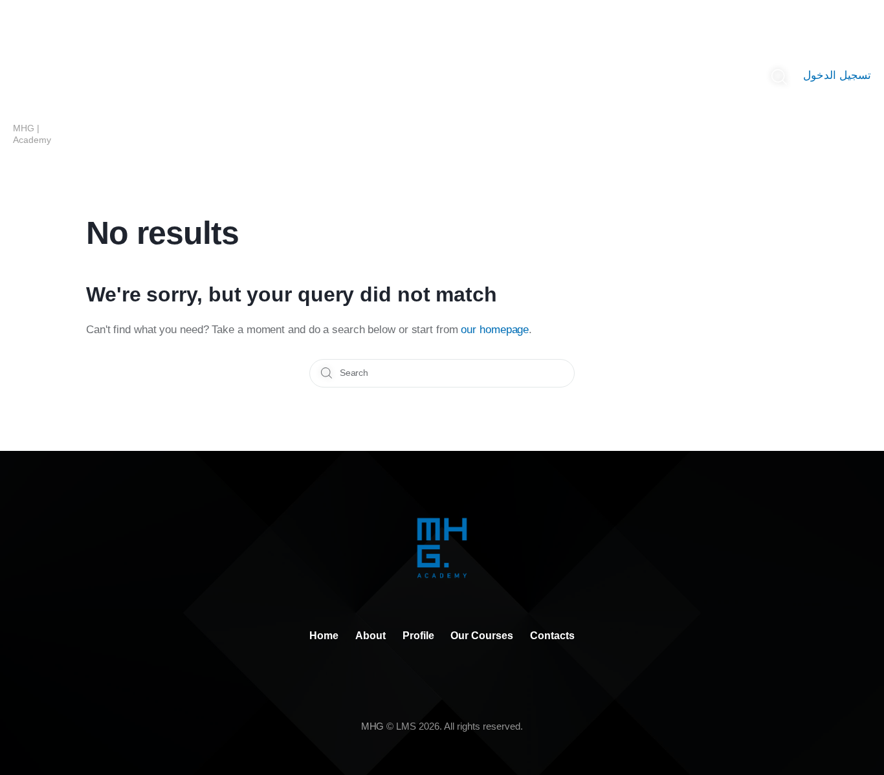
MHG (372, 726)
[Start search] (778, 77)
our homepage (495, 329)
